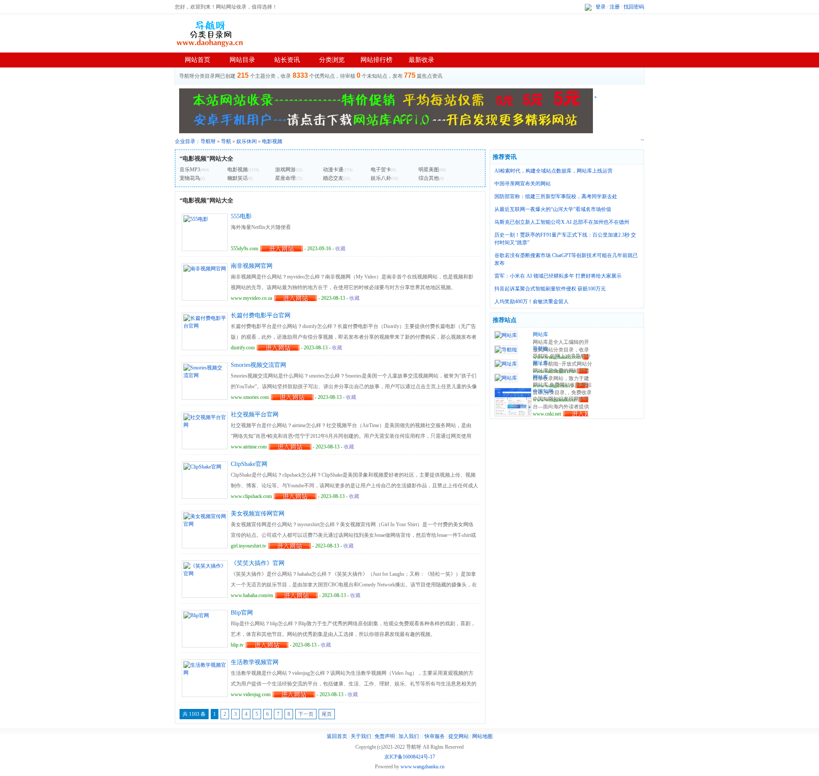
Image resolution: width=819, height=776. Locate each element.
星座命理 (285, 178)
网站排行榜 (376, 59)
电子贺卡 (381, 170)
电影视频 (272, 141)
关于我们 (361, 736)
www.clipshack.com (251, 496)
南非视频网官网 (252, 266)
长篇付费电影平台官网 (260, 315)
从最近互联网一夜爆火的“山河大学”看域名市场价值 (552, 209)
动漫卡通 (333, 170)
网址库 (540, 363)
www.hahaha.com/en (252, 595)
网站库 (540, 334)
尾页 (327, 714)
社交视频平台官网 (255, 414)
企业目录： (187, 141)
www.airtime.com (249, 447)
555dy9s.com (244, 249)
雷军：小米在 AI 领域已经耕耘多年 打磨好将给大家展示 (558, 276)
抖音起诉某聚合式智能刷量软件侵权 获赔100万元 (550, 289)
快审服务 (434, 736)
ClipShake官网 (249, 464)
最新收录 (421, 59)
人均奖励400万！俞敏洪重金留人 (531, 302)
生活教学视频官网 (255, 662)
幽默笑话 (237, 178)
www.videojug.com (250, 694)
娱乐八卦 (381, 178)
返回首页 (337, 736)
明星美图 (428, 170)
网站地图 (482, 736)
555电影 (241, 216)
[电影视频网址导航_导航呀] (211, 33)
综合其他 (428, 178)
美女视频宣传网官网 (258, 513)
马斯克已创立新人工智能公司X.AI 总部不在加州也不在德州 (561, 222)
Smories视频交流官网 (258, 365)
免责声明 (385, 736)
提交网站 (458, 736)
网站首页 (197, 59)
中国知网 (543, 391)
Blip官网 (242, 612)
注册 (615, 7)
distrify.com (243, 348)
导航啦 (540, 348)
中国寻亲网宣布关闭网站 (522, 184)
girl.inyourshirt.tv (248, 546)
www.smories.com (250, 397)
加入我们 (408, 736)
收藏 (340, 249)
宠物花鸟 (190, 178)
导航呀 (208, 141)
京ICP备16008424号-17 (409, 757)
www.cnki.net (547, 414)
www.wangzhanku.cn (422, 767)
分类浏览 (332, 59)
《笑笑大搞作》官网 (258, 563)
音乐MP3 (190, 170)
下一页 (306, 714)
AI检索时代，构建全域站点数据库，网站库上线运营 (553, 171)
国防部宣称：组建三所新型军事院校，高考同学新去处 (555, 196)
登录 (600, 7)
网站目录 (242, 59)
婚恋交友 (333, 178)
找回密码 (634, 7)
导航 (226, 141)
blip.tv (237, 645)
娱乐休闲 (246, 141)
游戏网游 (285, 170)
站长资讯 (287, 59)
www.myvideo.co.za (251, 298)
